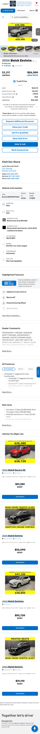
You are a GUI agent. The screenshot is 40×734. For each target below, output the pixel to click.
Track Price (21, 81)
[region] (20, 102)
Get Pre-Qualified (20, 133)
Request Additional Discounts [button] (20, 121)
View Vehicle (20, 497)
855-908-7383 (13, 178)
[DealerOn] (7, 721)
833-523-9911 (12, 174)
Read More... (7, 351)
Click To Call (20, 144)
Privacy (28, 723)
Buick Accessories (20, 150)
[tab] (8, 369)
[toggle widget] (34, 729)
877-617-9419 (14, 176)
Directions (21, 10)
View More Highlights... (11, 316)
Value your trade (20, 127)
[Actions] (36, 62)
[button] (8, 11)
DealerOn (16, 723)
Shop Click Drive (20, 139)
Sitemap (22, 723)
